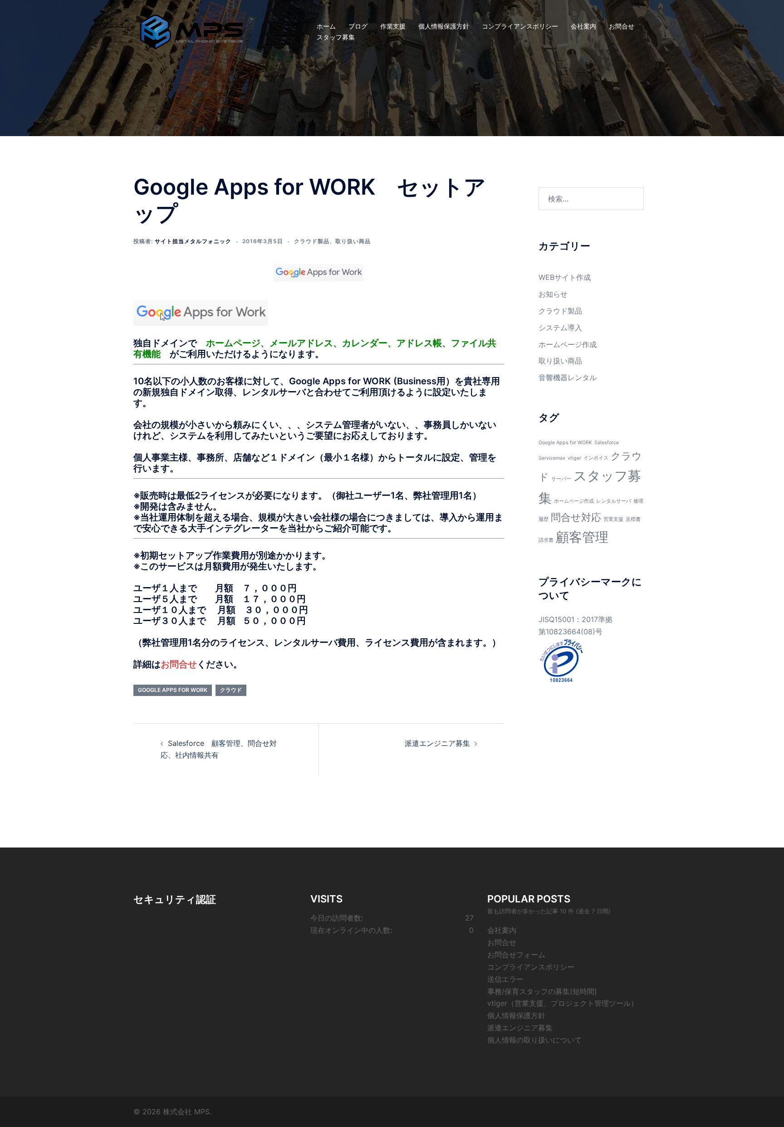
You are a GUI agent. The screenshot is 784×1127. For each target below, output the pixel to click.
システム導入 (560, 327)
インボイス (595, 458)
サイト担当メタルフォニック (193, 241)
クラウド (231, 689)
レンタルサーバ (613, 501)
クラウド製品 (311, 241)
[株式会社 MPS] (191, 30)
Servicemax (552, 458)
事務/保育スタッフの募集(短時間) (542, 991)
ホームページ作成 (568, 344)
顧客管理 (582, 537)
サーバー (561, 479)
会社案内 (583, 26)
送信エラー (505, 979)
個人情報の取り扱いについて (534, 1039)
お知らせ (553, 294)
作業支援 (393, 26)
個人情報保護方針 (443, 26)
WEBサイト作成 (565, 277)
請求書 (546, 540)
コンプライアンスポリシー (520, 26)
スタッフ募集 (336, 37)
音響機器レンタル (568, 377)
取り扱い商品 (353, 241)
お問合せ (621, 26)
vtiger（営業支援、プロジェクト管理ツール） (562, 1003)
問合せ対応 (576, 517)
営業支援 (613, 519)
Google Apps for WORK (172, 689)
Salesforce (606, 443)
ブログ (358, 26)
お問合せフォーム (516, 954)
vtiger (574, 458)
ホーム (326, 26)
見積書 (633, 519)
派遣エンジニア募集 (437, 743)
